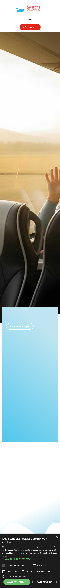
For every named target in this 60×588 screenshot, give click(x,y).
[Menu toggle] (30, 19)
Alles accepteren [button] (16, 582)
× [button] (56, 537)
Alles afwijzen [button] (45, 582)
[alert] (30, 561)
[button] (30, 559)
